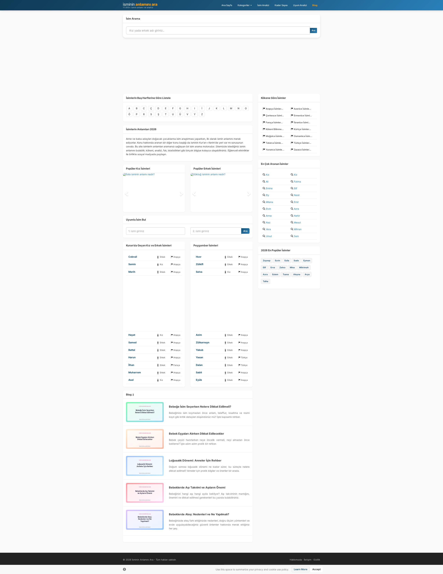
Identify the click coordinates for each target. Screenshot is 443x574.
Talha (265, 281)
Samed (132, 342)
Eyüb (199, 379)
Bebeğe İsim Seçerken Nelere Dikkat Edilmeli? (200, 406)
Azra (296, 208)
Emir (296, 202)
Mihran (297, 229)
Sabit (199, 372)
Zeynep (266, 260)
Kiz (295, 174)
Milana (269, 202)
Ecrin (277, 260)
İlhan (131, 364)
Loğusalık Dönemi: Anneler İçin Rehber (195, 460)
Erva (272, 267)
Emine (269, 188)
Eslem (275, 274)
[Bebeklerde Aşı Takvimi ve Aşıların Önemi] (145, 493)
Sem (296, 236)
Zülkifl (199, 264)
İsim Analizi (263, 5)
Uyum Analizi (300, 5)
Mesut (297, 222)
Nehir (297, 215)
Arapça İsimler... (274, 108)
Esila (286, 260)
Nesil (296, 195)
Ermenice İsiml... (303, 115)
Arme (269, 215)
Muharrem (134, 372)
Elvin (268, 208)
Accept (316, 569)
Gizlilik (316, 559)
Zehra (282, 267)
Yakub (199, 349)
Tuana (286, 274)
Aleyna (296, 274)
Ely (267, 195)
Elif (295, 188)
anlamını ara (140, 5)
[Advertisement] (221, 68)
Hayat (131, 334)
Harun (132, 357)
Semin (132, 264)
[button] (126, 192)
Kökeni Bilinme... (275, 129)
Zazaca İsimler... (302, 149)
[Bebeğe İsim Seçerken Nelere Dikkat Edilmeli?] (145, 412)
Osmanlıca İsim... (303, 136)
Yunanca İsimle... (275, 149)
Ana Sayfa (227, 5)
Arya (307, 274)
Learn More (300, 569)
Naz (268, 222)
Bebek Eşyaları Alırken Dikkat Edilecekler (196, 433)
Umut (269, 236)
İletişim (307, 559)
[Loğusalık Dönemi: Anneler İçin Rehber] (145, 466)
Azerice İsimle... (302, 108)
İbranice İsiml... (302, 122)
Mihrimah (304, 267)
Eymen (306, 260)
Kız (267, 174)
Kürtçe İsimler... (302, 129)
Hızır (198, 256)
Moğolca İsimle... (275, 136)
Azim (199, 334)
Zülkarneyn (202, 342)
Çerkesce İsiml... (275, 115)
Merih (131, 271)
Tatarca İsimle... (274, 142)
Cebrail (132, 256)
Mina (292, 267)
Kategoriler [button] (244, 5)
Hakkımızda (296, 559)
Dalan (199, 364)
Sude (296, 260)
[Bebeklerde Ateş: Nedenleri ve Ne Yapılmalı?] (145, 519)
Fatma (297, 181)
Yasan (199, 357)
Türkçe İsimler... (302, 142)
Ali (267, 181)
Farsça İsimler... (274, 122)
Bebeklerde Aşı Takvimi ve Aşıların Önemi (197, 487)
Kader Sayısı (281, 5)
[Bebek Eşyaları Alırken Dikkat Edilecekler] (145, 439)
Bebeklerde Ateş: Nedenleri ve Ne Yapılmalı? (199, 514)
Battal (131, 349)
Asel (131, 379)
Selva (199, 271)
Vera (268, 229)
